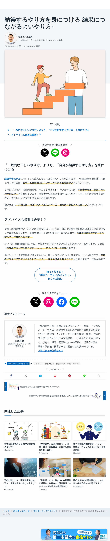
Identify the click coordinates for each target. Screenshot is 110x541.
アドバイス (38, 364)
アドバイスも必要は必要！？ (26, 134)
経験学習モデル (12, 178)
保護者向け (49, 364)
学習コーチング (73, 364)
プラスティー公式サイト (50, 350)
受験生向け (60, 364)
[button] (11, 375)
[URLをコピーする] (99, 375)
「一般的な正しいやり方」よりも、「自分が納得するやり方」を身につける (50, 130)
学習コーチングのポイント (18, 364)
